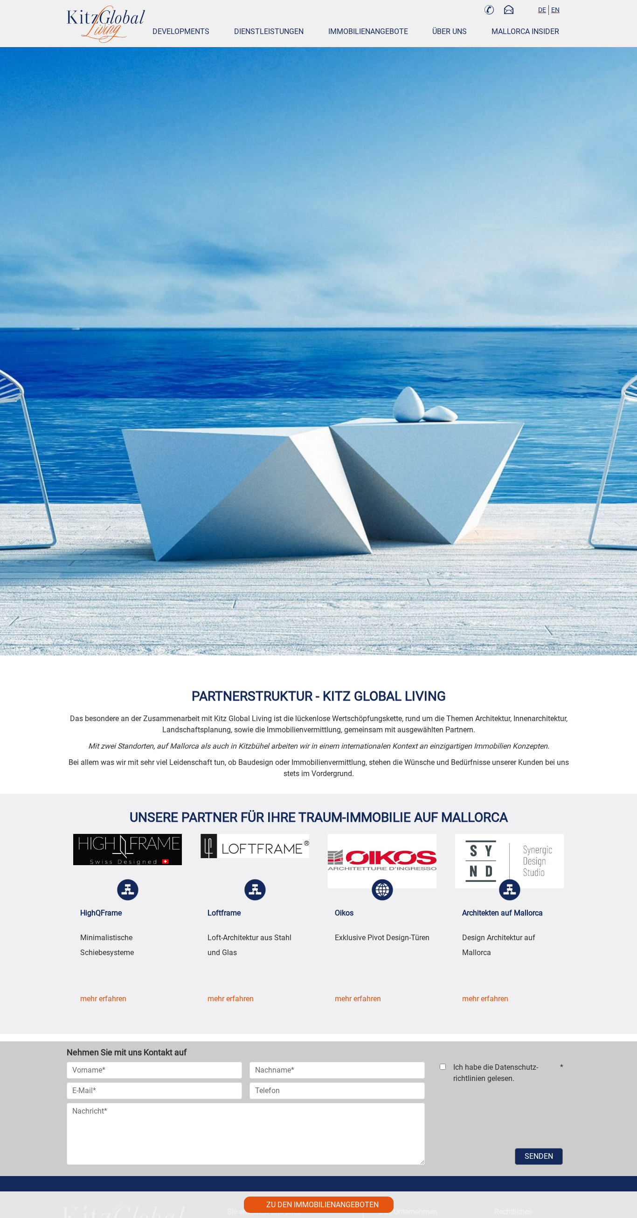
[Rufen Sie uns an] (489, 11)
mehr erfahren (103, 998)
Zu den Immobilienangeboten (322, 1204)
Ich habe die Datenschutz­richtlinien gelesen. (508, 1073)
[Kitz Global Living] (106, 24)
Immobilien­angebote (368, 31)
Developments (180, 31)
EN (555, 10)
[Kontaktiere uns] (508, 11)
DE (542, 10)
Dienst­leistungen (269, 31)
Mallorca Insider (525, 31)
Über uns (449, 31)
